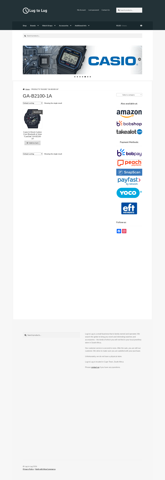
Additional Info (80, 25)
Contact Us (106, 10)
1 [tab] (74, 76)
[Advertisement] (129, 273)
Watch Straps (47, 25)
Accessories (63, 25)
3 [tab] (80, 76)
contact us (95, 367)
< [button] (25, 59)
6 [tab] (87, 76)
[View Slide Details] (82, 60)
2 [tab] (77, 76)
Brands (33, 25)
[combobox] (129, 94)
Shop (25, 25)
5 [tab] (85, 76)
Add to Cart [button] (33, 143)
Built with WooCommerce (45, 469)
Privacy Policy (28, 469)
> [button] (139, 59)
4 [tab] (82, 76)
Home (27, 89)
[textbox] (129, 94)
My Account (81, 10)
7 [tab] (90, 76)
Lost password (94, 10)
